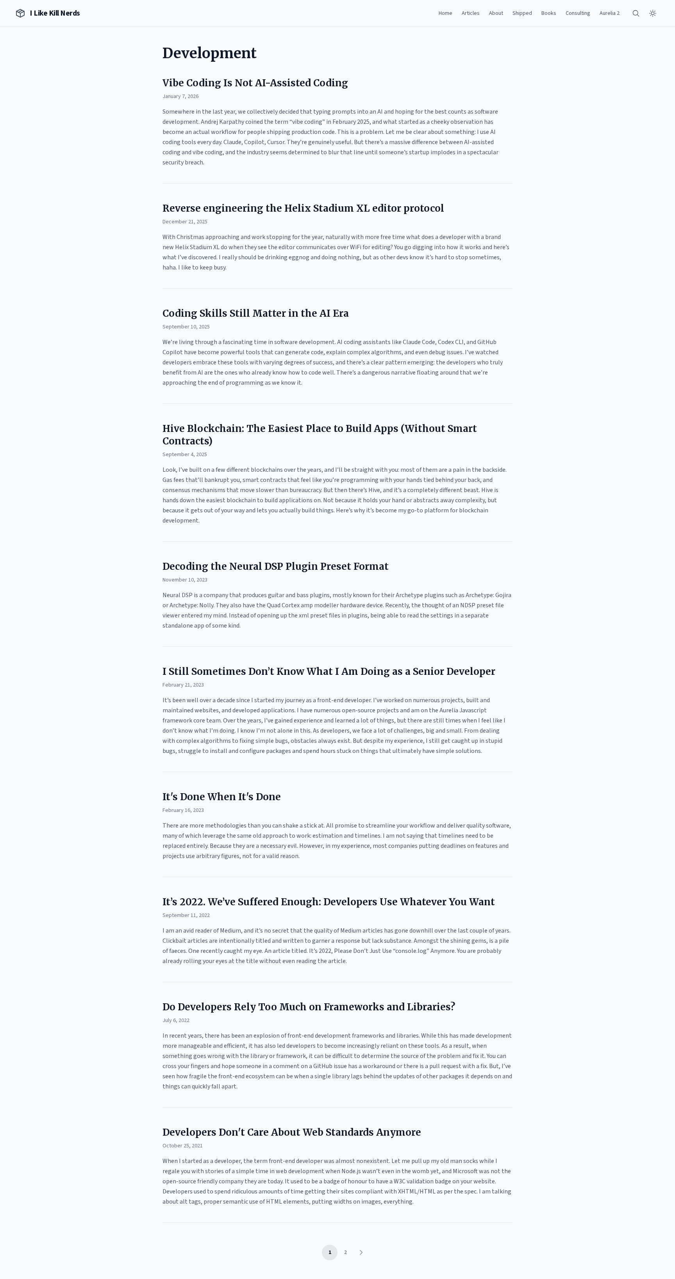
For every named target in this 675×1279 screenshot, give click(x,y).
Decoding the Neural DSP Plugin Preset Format (275, 566)
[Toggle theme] (652, 13)
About (496, 13)
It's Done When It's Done (221, 797)
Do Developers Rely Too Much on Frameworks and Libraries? (308, 1007)
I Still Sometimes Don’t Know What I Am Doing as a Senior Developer (328, 671)
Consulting (578, 13)
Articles (471, 13)
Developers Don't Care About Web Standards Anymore (291, 1132)
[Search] (636, 13)
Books (548, 13)
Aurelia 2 (610, 13)
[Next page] (361, 1252)
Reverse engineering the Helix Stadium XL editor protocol (303, 208)
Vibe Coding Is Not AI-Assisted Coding (255, 83)
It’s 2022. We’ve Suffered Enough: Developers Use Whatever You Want (328, 902)
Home (445, 13)
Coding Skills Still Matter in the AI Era (255, 313)
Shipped (522, 13)
